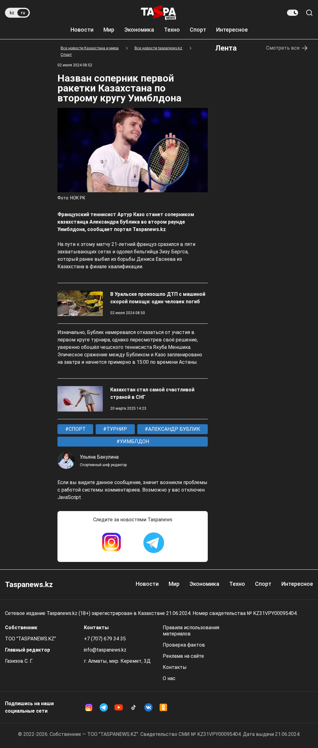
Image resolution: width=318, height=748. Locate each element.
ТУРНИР (116, 429)
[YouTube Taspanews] (119, 707)
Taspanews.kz (29, 584)
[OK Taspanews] (163, 707)
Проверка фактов (184, 645)
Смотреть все (283, 48)
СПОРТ (76, 429)
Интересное (232, 29)
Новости (81, 29)
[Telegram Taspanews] (153, 542)
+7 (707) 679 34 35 (105, 639)
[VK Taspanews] (148, 707)
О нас (169, 678)
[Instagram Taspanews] (111, 542)
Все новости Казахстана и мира (90, 48)
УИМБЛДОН (134, 441)
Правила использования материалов (191, 631)
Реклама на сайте (183, 656)
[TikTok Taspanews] (134, 707)
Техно (172, 29)
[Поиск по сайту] (309, 12)
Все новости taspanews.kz (158, 48)
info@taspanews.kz (105, 650)
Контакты (175, 667)
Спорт (198, 29)
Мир (108, 29)
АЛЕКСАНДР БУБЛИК (173, 429)
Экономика (139, 29)
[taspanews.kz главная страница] (158, 12)
